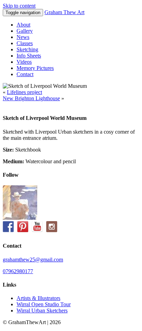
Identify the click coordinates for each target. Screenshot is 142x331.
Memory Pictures (35, 68)
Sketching (27, 49)
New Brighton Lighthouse (31, 98)
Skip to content (19, 6)
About (23, 25)
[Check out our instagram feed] (51, 226)
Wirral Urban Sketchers (42, 310)
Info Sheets (29, 56)
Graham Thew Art (64, 12)
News (23, 37)
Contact (25, 74)
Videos (24, 62)
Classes (25, 43)
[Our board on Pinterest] (22, 226)
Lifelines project (24, 92)
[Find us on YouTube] (37, 226)
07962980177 (18, 271)
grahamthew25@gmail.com (33, 259)
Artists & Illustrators (38, 298)
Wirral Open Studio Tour (44, 304)
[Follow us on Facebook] (8, 226)
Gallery (25, 31)
